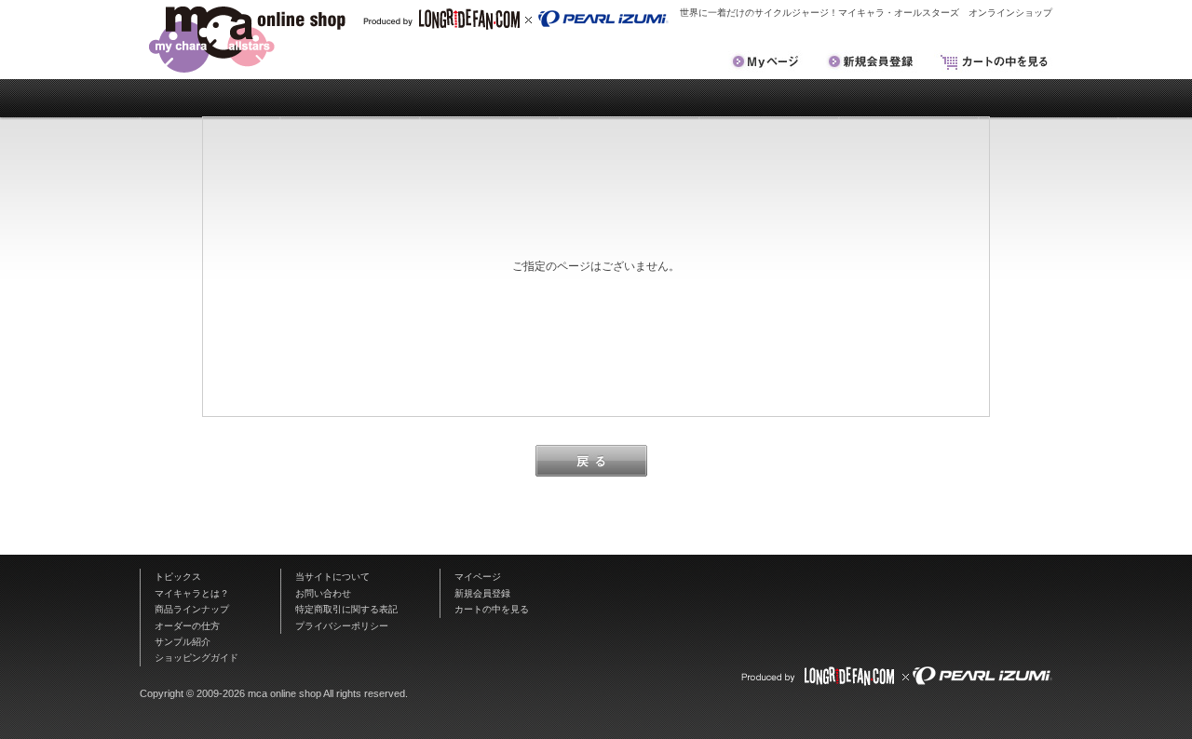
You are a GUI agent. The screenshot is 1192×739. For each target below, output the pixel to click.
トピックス (178, 576)
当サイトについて (332, 576)
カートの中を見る (491, 609)
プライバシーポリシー (341, 626)
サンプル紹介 (182, 642)
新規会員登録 (482, 593)
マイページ (477, 576)
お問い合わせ (323, 593)
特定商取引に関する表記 (346, 609)
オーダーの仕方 (187, 626)
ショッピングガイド (196, 657)
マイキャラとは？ (192, 593)
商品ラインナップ (192, 609)
